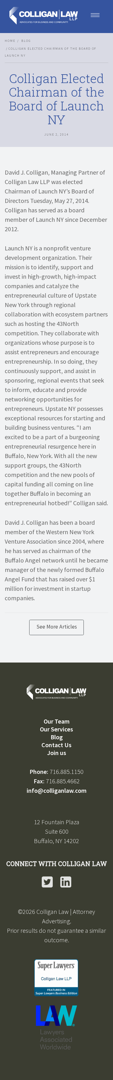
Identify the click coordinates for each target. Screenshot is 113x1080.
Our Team (57, 721)
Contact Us (56, 745)
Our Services (56, 729)
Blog (26, 41)
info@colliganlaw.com (57, 790)
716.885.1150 (66, 771)
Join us (56, 753)
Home (10, 41)
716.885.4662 (63, 781)
